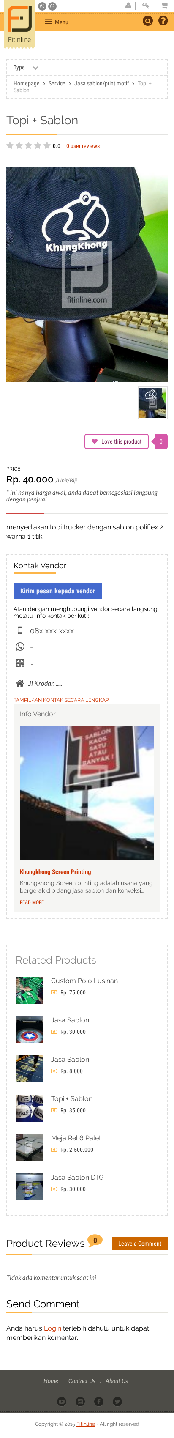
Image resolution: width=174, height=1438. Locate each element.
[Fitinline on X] (118, 1401)
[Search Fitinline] (148, 21)
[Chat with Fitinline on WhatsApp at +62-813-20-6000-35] (43, 6)
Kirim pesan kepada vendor (57, 591)
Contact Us (82, 1380)
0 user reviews (83, 145)
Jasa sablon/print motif (101, 83)
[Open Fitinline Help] (163, 21)
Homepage (27, 83)
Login (52, 1328)
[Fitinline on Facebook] (99, 1401)
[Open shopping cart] (162, 6)
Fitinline (85, 1424)
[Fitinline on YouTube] (62, 1401)
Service (57, 83)
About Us (117, 1380)
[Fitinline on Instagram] (81, 1401)
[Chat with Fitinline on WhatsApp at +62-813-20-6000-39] (52, 6)
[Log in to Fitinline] (145, 6)
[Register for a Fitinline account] (128, 6)
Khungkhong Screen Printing (55, 872)
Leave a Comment (139, 1243)
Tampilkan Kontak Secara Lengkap (61, 700)
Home (51, 1380)
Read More (32, 902)
